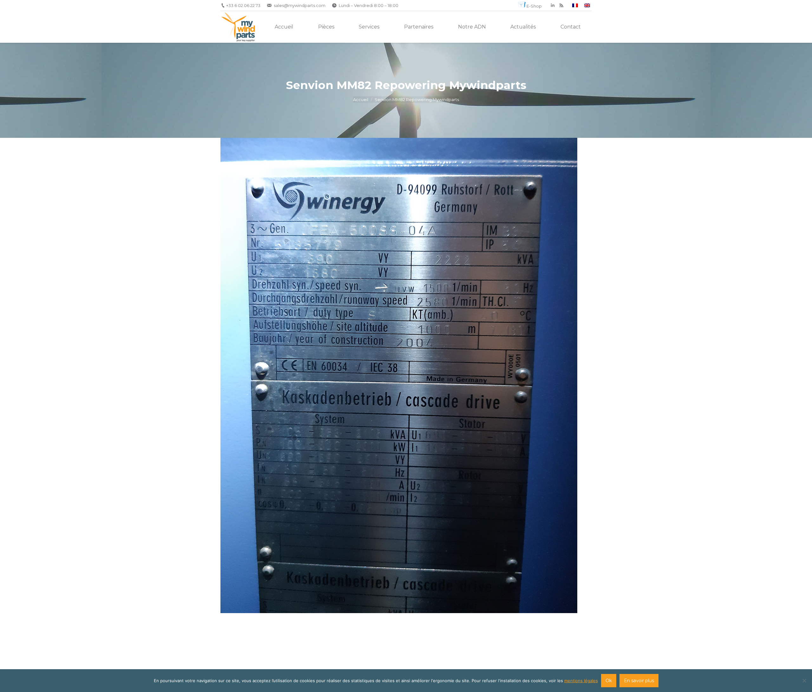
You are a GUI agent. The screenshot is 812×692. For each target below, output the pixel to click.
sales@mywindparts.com (299, 5)
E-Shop (534, 6)
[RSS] (561, 5)
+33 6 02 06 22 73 (243, 5)
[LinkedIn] (552, 5)
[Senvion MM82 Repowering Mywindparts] (406, 375)
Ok (609, 680)
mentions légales (581, 680)
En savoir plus (639, 680)
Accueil (360, 99)
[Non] (804, 680)
